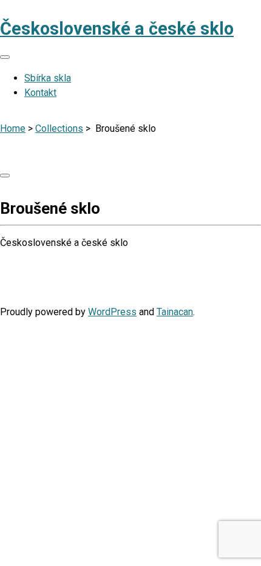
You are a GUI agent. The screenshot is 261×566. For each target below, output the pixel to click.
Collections (59, 128)
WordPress (112, 312)
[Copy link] (5, 175)
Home (12, 128)
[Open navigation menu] (5, 57)
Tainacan (175, 312)
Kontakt (40, 92)
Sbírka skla (47, 78)
